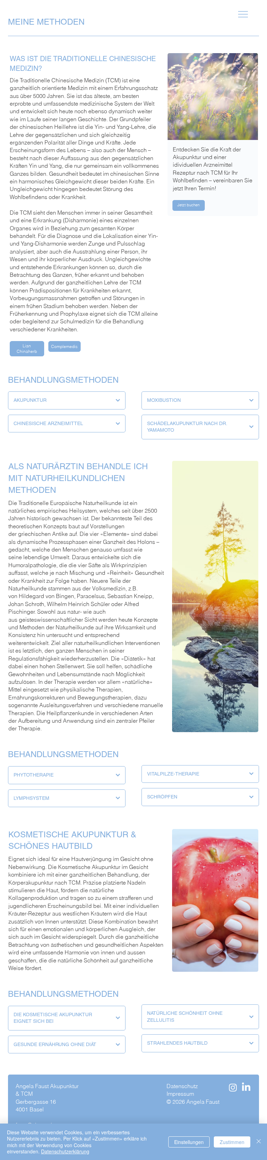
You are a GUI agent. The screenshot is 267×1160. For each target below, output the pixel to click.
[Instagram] (233, 1087)
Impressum (180, 1093)
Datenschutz (183, 1086)
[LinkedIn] (246, 1087)
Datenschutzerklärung (65, 1151)
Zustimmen (232, 1141)
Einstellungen (189, 1141)
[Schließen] (258, 1141)
